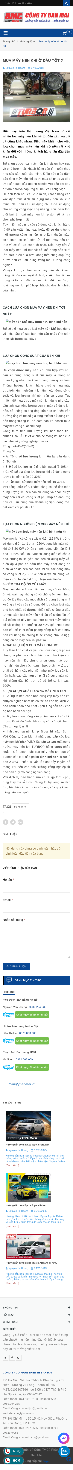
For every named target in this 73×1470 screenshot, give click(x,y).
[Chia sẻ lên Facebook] (5, 822)
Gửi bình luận (16, 966)
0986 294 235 (37, 1006)
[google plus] (18, 1357)
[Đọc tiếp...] (12, 1165)
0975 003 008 (27, 1033)
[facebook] (12, 1357)
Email (8, 899)
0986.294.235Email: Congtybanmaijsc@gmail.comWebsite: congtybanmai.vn (25, 1408)
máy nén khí (20, 806)
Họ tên (8, 879)
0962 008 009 (24, 1059)
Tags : (7, 810)
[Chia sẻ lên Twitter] (13, 822)
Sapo (46, 1461)
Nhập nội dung (14, 919)
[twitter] (5, 1357)
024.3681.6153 (28, 1399)
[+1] (20, 822)
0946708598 (48, 1399)
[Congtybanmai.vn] (36, 17)
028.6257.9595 (28, 1427)
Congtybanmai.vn (22, 1084)
